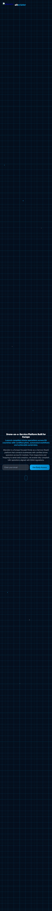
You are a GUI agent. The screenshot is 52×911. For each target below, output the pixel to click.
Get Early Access (40, 467)
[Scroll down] (26, 477)
